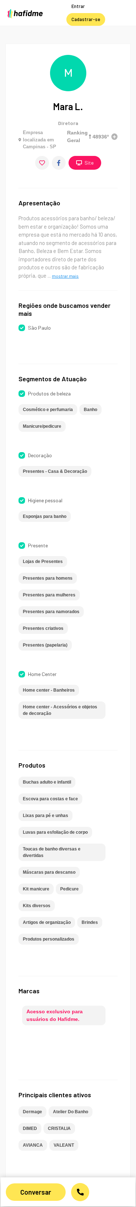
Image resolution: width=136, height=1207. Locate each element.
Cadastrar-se (85, 19)
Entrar (78, 6)
